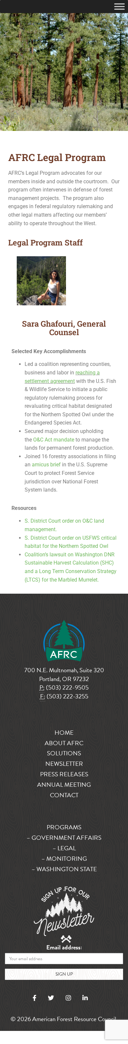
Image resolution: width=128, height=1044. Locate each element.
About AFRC (64, 743)
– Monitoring (64, 858)
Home (64, 732)
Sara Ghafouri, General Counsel (64, 327)
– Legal (64, 848)
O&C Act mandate (53, 440)
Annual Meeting (64, 784)
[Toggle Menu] (119, 6)
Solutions (64, 753)
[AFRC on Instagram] (68, 998)
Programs (64, 827)
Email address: (64, 947)
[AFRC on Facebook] (34, 998)
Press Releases (64, 774)
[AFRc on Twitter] (51, 998)
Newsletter (64, 763)
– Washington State (64, 869)
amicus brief (46, 464)
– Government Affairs (64, 837)
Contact (64, 795)
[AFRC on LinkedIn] (85, 998)
